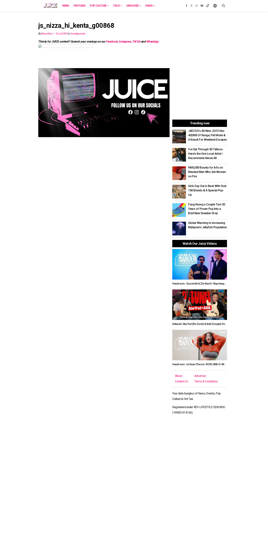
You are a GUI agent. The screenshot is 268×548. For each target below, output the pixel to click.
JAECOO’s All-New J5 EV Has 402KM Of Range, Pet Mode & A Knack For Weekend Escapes (207, 135)
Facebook (112, 41)
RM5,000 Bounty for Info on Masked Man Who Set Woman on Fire (207, 172)
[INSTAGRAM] (196, 5)
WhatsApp (152, 41)
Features (79, 5)
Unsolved (132, 5)
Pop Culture (98, 5)
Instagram (125, 41)
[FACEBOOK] (186, 5)
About (178, 376)
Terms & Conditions (206, 381)
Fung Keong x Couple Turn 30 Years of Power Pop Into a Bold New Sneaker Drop (206, 209)
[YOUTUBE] (202, 5)
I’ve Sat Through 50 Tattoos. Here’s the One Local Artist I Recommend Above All (205, 154)
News (65, 5)
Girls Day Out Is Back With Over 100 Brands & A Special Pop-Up (207, 190)
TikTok (136, 41)
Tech (116, 5)
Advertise (200, 376)
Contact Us (181, 381)
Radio (149, 5)
